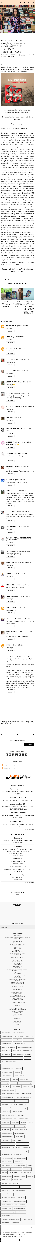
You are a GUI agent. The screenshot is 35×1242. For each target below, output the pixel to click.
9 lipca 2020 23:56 (27, 442)
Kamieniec (4, 1083)
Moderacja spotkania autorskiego (17, 969)
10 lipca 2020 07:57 (19, 479)
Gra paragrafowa (17, 958)
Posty (5, 765)
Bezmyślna (17, 1040)
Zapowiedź (17, 1018)
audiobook (17, 1021)
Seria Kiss (17, 1161)
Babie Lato (28, 1036)
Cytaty (17, 950)
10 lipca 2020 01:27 (20, 453)
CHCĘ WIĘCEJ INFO (13, 1239)
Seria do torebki (6, 1165)
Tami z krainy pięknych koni (9, 1186)
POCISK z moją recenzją (17, 974)
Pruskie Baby (5, 1147)
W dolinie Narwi (6, 1201)
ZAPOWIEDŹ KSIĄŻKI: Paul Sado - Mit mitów (18, 793)
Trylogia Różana (6, 1194)
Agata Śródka (5, 1032)
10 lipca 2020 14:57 (19, 607)
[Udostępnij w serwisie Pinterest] (8, 279)
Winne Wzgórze (6, 1208)
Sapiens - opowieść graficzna (18, 870)
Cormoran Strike (18, 1043)
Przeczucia (16, 1147)
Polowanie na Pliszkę (7, 1143)
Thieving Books (12, 596)
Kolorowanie (18, 963)
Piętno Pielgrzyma (19, 1133)
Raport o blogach (17, 988)
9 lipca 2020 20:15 (25, 359)
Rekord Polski (17, 993)
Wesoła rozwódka (6, 1204)
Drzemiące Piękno (13, 406)
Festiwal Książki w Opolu (17, 953)
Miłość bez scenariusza (8, 1115)
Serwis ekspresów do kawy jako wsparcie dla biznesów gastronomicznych (18, 851)
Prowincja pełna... (22, 1143)
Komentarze (7, 768)
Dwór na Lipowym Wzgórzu (9, 1061)
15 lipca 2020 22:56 (17, 645)
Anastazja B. (11, 618)
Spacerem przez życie (18, 875)
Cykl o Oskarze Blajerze (24, 1047)
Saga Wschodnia (6, 1158)
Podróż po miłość (17, 1140)
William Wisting (19, 1204)
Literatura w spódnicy (8, 1108)
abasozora (10, 511)
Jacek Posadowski (6, 1075)
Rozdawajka (17, 995)
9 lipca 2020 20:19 (23, 371)
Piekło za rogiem (6, 1133)
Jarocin (14, 1079)
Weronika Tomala (13, 466)
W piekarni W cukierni (17, 1008)
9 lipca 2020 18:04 (21, 325)
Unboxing (17, 1005)
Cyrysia (9, 479)
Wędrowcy (15, 1222)
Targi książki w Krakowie (17, 1004)
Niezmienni (14, 1122)
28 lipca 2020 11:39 (23, 656)
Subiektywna (11, 527)
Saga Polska (17, 1154)
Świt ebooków (17, 1022)
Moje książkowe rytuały (17, 972)
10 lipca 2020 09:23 (22, 511)
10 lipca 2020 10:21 (23, 527)
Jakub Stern (5, 1079)
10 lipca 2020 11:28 (23, 551)
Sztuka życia (5, 1179)
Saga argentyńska (19, 1158)
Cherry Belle (11, 585)
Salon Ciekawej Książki (17, 996)
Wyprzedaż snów (26, 1219)
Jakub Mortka (19, 1075)
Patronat (11, 56)
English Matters (17, 951)
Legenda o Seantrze (7, 1100)
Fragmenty (17, 954)
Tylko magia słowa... (18, 789)
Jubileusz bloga (17, 960)
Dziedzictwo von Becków (8, 1065)
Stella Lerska (13, 1172)
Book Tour (17, 948)
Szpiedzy (30, 1176)
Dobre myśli (17, 1057)
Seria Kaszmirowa (6, 1161)
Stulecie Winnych (19, 1176)
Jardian (9, 348)
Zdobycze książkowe (17, 1020)
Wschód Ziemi (20, 1212)
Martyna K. (10, 325)
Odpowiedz (10, 331)
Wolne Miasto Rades (7, 1212)
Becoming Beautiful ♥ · (18, 821)
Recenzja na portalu (17, 992)
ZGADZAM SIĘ (24, 1239)
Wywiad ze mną (17, 1015)
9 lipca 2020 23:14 (14, 417)
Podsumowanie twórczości (17, 979)
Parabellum (5, 1129)
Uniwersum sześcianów (8, 1197)
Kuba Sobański (26, 1093)
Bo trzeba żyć (27, 1040)
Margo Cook (5, 1111)
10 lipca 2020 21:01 (24, 618)
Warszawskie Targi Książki (17, 1009)
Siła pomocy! (18, 878)
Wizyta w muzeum (17, 1011)
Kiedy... (13, 1083)
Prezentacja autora (17, 982)
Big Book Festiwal (17, 945)
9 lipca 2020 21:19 (24, 382)
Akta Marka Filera (18, 1032)
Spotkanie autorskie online (17, 1002)
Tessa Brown (5, 1190)
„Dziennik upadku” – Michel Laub (18, 800)
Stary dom (26, 1169)
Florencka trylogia (24, 1065)
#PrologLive (17, 935)
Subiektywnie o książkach (18, 812)
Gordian (18, 1068)
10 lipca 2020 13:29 (18, 573)
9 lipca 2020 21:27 (27, 393)
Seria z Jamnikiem (19, 1165)
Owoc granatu (19, 1126)
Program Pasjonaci (18, 985)
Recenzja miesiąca (17, 989)
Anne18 (8, 607)
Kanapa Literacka (17, 961)
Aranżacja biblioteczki (17, 943)
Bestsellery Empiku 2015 (17, 944)
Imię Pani (17, 1072)
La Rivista (17, 967)
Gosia (8, 645)
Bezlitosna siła (6, 1040)
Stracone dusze (25, 1172)
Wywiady (17, 1017)
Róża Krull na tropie (20, 1151)
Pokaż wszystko (29, 829)
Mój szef (20, 1115)
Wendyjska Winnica (19, 1201)
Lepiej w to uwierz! (19, 1104)
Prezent (17, 980)
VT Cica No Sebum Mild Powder (18, 841)
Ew (7, 417)
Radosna (9, 453)
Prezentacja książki (17, 983)
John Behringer (24, 1079)
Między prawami (16, 1111)
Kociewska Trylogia (24, 1083)
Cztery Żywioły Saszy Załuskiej (21, 1054)
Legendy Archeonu (21, 1100)
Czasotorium (5, 1054)
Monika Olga (11, 551)
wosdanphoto (11, 382)
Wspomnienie (17, 1012)
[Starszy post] (33, 734)
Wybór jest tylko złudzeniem (10, 1219)
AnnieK (8, 573)
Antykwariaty (17, 941)
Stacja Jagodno (15, 1169)
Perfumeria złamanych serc (19, 1129)
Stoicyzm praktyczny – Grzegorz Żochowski (18, 816)
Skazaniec (4, 1169)
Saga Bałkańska (6, 1154)
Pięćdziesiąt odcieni (7, 1136)
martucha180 (11, 562)
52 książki (17, 938)
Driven (26, 1057)
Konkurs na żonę (27, 1086)
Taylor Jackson (25, 1186)
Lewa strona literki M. (18, 804)
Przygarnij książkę (17, 986)
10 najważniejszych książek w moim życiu (17, 937)
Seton (29, 1165)
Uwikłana (20, 1197)
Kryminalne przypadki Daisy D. (10, 1093)
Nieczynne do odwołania (8, 1118)
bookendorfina (18, 858)
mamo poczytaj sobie (18, 867)
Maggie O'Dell (21, 1108)
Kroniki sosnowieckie (7, 1090)
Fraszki (17, 956)
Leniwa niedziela (6, 1104)
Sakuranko (18, 838)
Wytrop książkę (17, 1014)
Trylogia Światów (19, 1194)
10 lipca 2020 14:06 (25, 596)
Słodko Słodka (12, 359)
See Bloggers (17, 998)
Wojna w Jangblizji (19, 1208)
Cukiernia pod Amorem (8, 1047)
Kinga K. (9, 491)
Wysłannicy (5, 1222)
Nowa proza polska (26, 1122)
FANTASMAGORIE (18, 861)
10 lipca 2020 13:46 (24, 585)
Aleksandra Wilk (6, 1036)
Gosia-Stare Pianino (14, 632)
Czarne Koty (16, 1050)
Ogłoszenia (17, 973)
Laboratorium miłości (23, 1097)
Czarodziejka (27, 1050)
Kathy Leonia (11, 371)
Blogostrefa (17, 947)
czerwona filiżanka (14, 429)
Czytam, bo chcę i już (18, 797)
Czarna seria (5, 1050)
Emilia (8, 337)
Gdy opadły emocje (7, 1068)
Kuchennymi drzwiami (7, 1097)
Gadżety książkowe (17, 957)
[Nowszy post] (1, 734)
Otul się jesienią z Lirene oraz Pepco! (18, 825)
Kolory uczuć (15, 1086)
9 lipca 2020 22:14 (27, 406)
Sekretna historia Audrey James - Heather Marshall (18, 808)
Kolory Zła (5, 1086)
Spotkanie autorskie (17, 1001)
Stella (3, 1172)
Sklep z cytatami (17, 999)
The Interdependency (18, 1190)
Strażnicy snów (6, 1176)
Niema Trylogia (23, 1118)
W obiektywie (17, 1006)
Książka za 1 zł (17, 966)
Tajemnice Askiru (16, 1179)
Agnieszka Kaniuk (13, 442)
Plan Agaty (19, 1136)
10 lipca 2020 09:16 (19, 491)
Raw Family (26, 1147)
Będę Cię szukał (6, 1043)
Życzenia (17, 1024)
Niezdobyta (5, 1122)
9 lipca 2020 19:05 (19, 348)
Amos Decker (18, 1036)
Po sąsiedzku (5, 1140)
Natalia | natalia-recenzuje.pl (18, 538)
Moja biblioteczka (17, 970)
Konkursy (4, 56)
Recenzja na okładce (17, 990)
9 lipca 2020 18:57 (17, 337)
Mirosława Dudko (13, 393)
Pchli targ (17, 977)
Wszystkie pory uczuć (7, 1215)
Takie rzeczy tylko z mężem (9, 1183)
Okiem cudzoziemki (7, 1126)
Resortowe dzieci (6, 1151)
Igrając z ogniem (6, 1072)
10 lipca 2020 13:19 (24, 562)
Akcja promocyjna (17, 940)
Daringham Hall (6, 1057)
